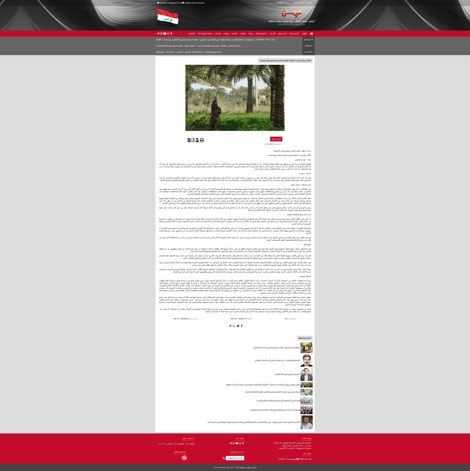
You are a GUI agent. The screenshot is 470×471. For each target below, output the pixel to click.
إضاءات (218, 34)
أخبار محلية (294, 34)
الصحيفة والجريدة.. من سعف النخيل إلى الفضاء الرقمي (277, 360)
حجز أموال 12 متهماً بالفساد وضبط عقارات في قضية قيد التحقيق (250, 40)
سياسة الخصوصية (303, 448)
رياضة (251, 34)
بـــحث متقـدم (298, 446)
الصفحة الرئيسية (304, 443)
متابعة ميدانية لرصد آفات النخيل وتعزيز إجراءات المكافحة (276, 348)
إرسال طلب (286, 446)
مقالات (243, 34)
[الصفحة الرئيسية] (311, 34)
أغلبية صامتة (261, 34)
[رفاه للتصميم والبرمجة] (184, 460)
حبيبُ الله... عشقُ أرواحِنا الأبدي (180, 52)
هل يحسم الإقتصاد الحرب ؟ (229, 46)
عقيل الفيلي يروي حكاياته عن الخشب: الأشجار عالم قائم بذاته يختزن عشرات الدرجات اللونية (263, 385)
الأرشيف (191, 34)
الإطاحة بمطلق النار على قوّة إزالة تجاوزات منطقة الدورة (161, 40)
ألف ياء (272, 34)
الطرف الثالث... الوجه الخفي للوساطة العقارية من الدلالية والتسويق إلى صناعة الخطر (181, 46)
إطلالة (244, 46)
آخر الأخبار (307, 40)
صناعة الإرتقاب (256, 46)
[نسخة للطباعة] (202, 140)
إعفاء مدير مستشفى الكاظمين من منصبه (203, 40)
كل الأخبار (278, 443)
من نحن (288, 3)
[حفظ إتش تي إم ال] (193, 140)
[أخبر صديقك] (197, 140)
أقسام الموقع (298, 3)
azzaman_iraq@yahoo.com (171, 3)
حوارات (226, 34)
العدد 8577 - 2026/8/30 (288, 40)
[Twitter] (238, 326)
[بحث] (223, 458)
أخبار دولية (282, 34)
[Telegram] (158, 33)
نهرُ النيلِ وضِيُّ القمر (231, 52)
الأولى (304, 34)
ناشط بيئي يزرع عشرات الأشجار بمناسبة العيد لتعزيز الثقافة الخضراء (272, 392)
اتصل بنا (280, 3)
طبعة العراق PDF (205, 34)
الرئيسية (309, 3)
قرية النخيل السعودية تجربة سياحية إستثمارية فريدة (278, 401)
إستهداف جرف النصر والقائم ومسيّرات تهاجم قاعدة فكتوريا (275, 410)
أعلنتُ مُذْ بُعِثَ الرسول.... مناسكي (208, 52)
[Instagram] (161, 33)
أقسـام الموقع (289, 443)
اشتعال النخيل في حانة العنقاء (287, 374)
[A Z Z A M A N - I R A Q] (291, 17)
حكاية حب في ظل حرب (156, 52)
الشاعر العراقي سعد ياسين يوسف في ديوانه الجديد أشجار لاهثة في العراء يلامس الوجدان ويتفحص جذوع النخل (253, 422)
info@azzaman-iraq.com (194, 3)
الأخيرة (234, 34)
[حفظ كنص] (189, 140)
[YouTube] (164, 33)
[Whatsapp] (234, 326)
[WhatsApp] (168, 33)
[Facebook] (171, 33)
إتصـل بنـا (291, 448)
